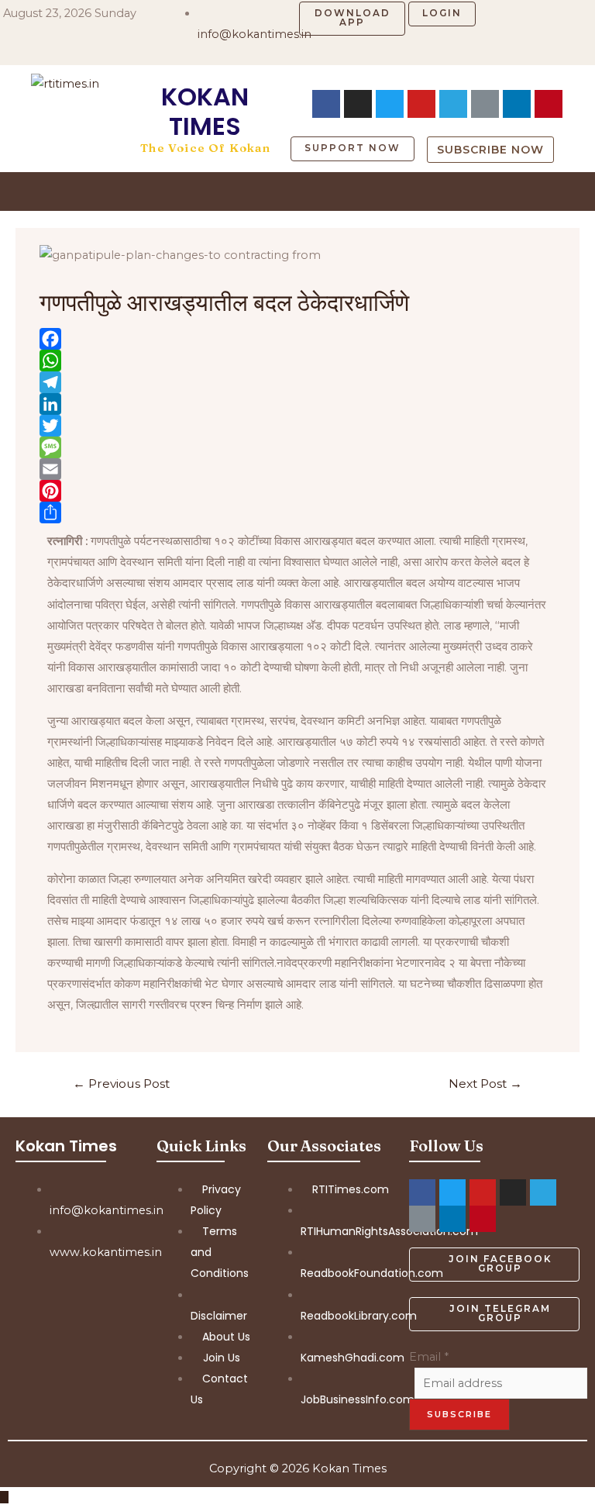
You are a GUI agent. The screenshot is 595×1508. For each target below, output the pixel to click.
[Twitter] (297, 426)
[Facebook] (326, 104)
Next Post (485, 1083)
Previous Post (121, 1083)
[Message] (297, 447)
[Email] (297, 469)
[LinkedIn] (297, 404)
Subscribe (459, 1414)
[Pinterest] (297, 491)
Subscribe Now (490, 150)
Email (429, 1357)
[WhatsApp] (297, 360)
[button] (352, 19)
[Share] (297, 512)
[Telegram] (453, 104)
